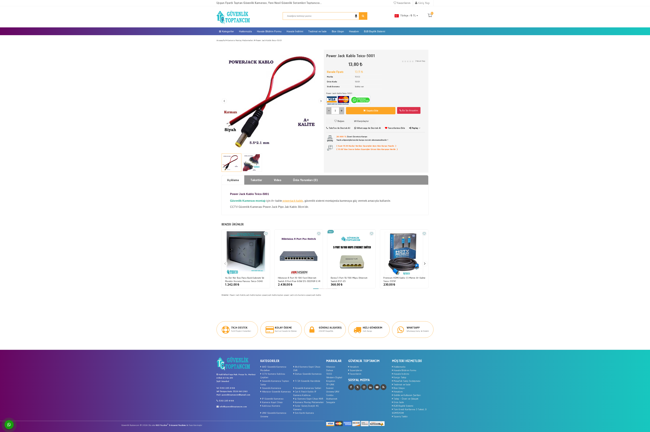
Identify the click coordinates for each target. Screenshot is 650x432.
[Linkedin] (370, 387)
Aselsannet (331, 398)
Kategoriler (227, 31)
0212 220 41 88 (226, 400)
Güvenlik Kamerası (271, 388)
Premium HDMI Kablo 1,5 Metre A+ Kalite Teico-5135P (404, 279)
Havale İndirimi (295, 31)
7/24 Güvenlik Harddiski (307, 380)
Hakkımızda (245, 31)
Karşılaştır (363, 121)
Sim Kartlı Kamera (304, 412)
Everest (329, 388)
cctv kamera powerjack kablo (307, 295)
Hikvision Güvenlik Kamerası (276, 391)
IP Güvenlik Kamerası (272, 398)
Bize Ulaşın (338, 31)
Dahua (329, 370)
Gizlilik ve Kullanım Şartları (407, 395)
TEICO (329, 373)
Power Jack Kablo (237, 295)
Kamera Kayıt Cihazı (272, 402)
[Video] (377, 387)
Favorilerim (403, 3)
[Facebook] (351, 387)
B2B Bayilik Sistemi (374, 31)
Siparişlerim (355, 370)
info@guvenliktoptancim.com (233, 406)
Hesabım (354, 31)
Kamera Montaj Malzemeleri (309, 402)
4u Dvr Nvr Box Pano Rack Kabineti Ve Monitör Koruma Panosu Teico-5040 (244, 279)
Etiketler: (225, 295)
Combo (329, 395)
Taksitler (256, 180)
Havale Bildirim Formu (269, 31)
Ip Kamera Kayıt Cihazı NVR (308, 398)
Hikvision (330, 366)
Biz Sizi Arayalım (410, 110)
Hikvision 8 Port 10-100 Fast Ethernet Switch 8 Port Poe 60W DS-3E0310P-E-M (299, 279)
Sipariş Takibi (400, 416)
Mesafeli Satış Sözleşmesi (406, 380)
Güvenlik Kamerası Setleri (307, 388)
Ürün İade (398, 402)
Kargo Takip (399, 377)
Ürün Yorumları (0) (305, 180)
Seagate (330, 402)
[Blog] (383, 387)
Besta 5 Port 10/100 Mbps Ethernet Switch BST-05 (349, 279)
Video (277, 180)
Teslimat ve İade (317, 31)
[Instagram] (364, 387)
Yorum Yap (420, 61)
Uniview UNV (332, 391)
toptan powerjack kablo (266, 295)
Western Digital (334, 377)
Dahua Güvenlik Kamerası (307, 373)
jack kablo (250, 295)
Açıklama (233, 180)
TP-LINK (330, 384)
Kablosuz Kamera (270, 405)
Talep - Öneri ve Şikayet (405, 398)
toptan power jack (285, 295)
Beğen (340, 121)
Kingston (330, 380)
